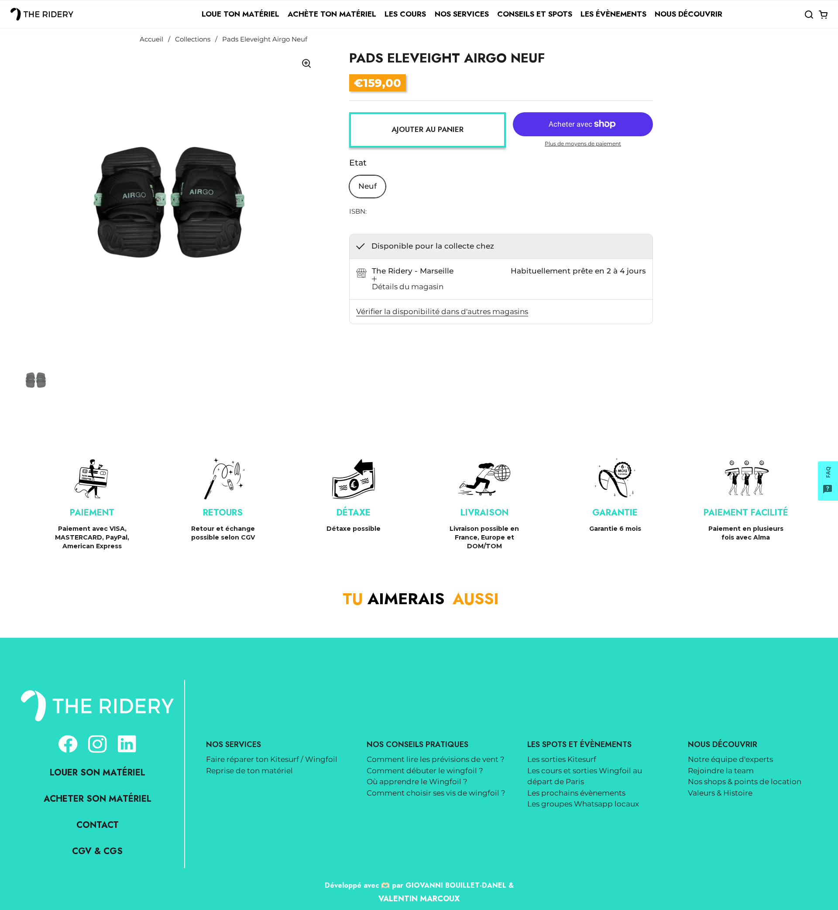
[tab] (407, 285)
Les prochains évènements (576, 793)
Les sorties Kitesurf (561, 759)
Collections (192, 39)
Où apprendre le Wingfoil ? (417, 781)
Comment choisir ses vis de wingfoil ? (436, 793)
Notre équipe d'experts (730, 759)
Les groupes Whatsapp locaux (583, 803)
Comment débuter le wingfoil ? (425, 770)
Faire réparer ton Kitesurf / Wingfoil (271, 759)
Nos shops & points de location (744, 781)
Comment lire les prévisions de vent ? (436, 759)
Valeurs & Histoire (720, 793)
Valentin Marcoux (419, 898)
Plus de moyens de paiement (583, 143)
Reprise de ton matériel (249, 770)
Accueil (151, 39)
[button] (809, 14)
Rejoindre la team (721, 770)
